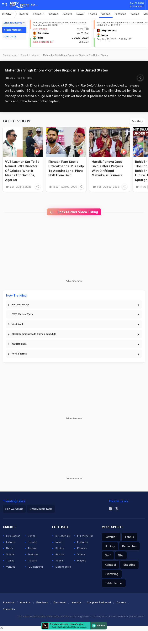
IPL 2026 (11, 36)
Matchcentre (63, 566)
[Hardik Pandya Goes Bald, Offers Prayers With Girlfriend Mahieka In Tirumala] (109, 142)
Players (32, 560)
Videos (105, 13)
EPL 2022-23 (85, 535)
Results (67, 13)
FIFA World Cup (20, 304)
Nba (121, 555)
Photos (92, 13)
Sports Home (10, 55)
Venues (10, 566)
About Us (25, 602)
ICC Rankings (19, 343)
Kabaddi (110, 564)
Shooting (129, 564)
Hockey (110, 546)
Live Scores (13, 535)
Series (37, 13)
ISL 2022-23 (63, 535)
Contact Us (9, 609)
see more (137, 121)
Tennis (129, 537)
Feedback (42, 602)
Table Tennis (114, 583)
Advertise (8, 602)
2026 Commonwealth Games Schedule (34, 334)
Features (120, 13)
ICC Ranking (35, 566)
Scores (24, 13)
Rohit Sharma (19, 353)
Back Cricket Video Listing (77, 212)
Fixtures (53, 13)
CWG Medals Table (23, 314)
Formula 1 (111, 537)
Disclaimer (60, 602)
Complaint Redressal (99, 602)
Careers (121, 602)
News (80, 13)
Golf (108, 555)
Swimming (112, 574)
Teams (134, 13)
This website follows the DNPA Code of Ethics (43, 616)
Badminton (129, 546)
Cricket (7, 13)
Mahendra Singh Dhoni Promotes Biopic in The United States (56, 70)
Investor (76, 602)
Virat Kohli (17, 324)
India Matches (14, 29)
